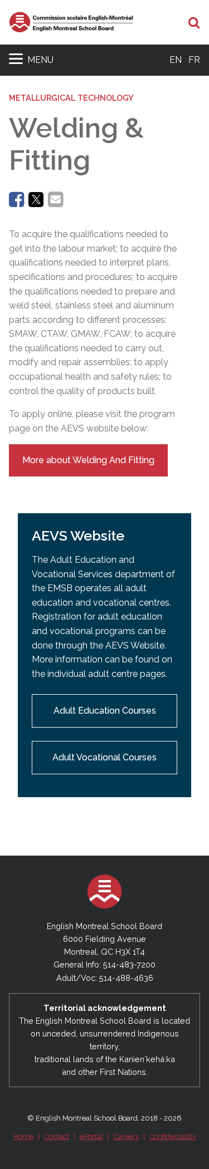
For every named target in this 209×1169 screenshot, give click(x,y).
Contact (56, 1136)
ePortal (91, 1136)
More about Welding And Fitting (88, 460)
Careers (126, 1136)
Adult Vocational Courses (104, 757)
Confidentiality (172, 1136)
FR (194, 60)
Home (23, 1136)
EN (175, 60)
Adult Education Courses (105, 710)
